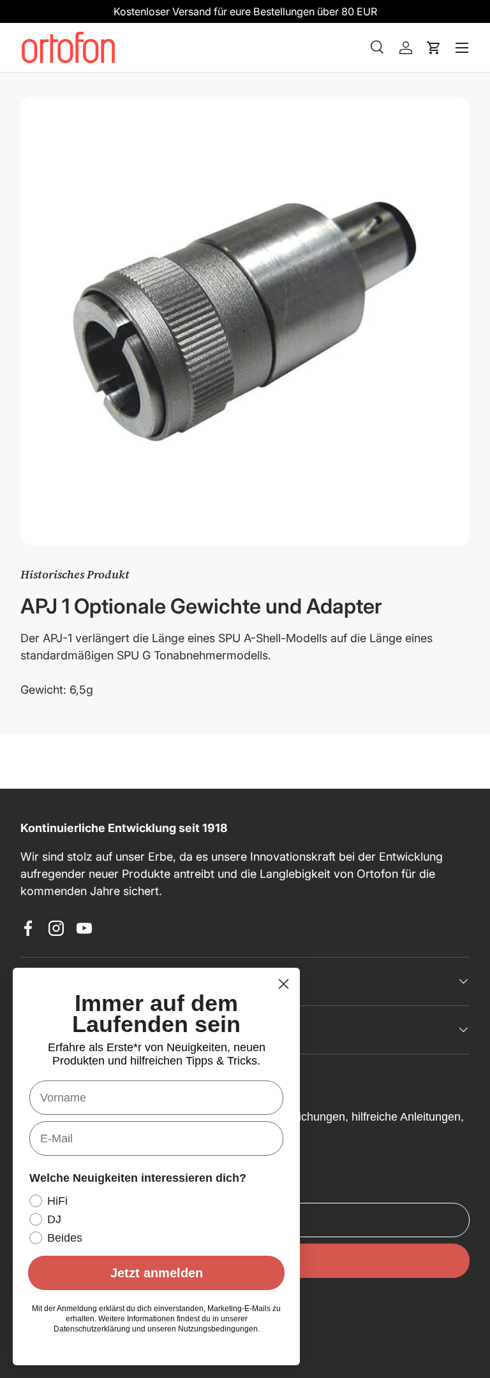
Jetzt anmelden (156, 1273)
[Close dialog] (283, 984)
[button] (434, 48)
